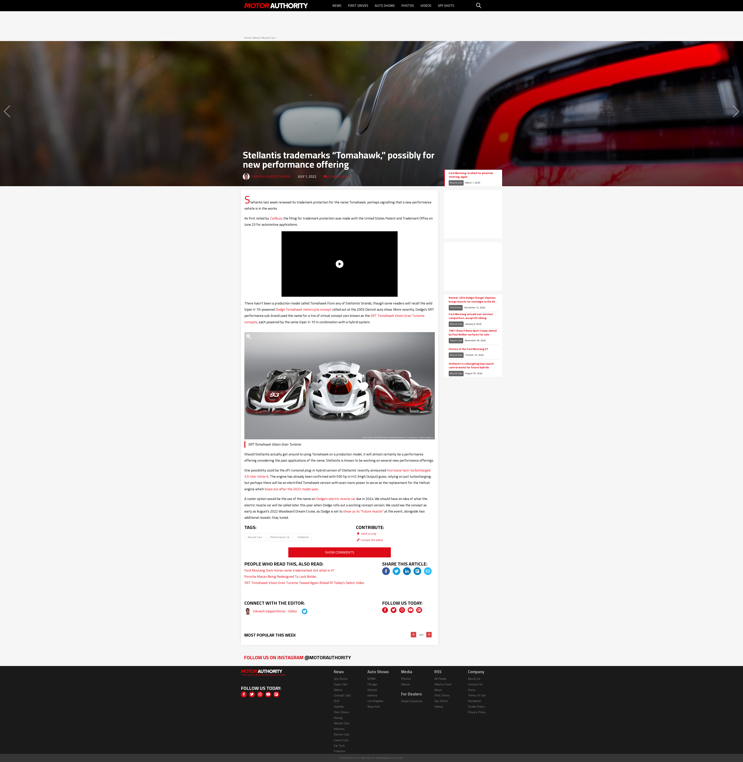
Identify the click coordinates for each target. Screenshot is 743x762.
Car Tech (339, 745)
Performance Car (280, 537)
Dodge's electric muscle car (335, 498)
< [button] (414, 634)
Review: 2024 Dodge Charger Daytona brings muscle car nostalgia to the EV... (473, 299)
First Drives (358, 6)
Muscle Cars (269, 37)
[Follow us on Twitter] (393, 610)
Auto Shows (385, 6)
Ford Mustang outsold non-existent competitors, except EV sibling (471, 316)
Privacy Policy (477, 712)
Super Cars (341, 684)
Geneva (372, 695)
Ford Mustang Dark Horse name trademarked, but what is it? (289, 570)
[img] (386, 571)
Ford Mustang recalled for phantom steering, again (471, 175)
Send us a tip (368, 533)
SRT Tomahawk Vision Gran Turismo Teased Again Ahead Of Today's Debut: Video (304, 582)
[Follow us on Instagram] (402, 610)
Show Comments (339, 552)
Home (247, 37)
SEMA (371, 678)
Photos (407, 6)
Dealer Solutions (412, 701)
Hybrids (339, 706)
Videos (425, 6)
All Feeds (440, 678)
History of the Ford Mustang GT (468, 349)
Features (340, 751)
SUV (336, 701)
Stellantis (303, 537)
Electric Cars (342, 734)
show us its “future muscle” (363, 511)
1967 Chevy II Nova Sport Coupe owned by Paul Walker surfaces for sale (473, 332)
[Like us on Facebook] (385, 610)
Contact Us (475, 684)
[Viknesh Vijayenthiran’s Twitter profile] (301, 611)
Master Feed (442, 684)
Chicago (372, 684)
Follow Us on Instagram (297, 657)
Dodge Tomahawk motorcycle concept (303, 309)
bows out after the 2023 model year (291, 489)
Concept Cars (342, 695)
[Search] (488, 5)
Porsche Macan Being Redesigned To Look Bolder (280, 576)
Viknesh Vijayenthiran (270, 176)
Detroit (372, 690)
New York (373, 706)
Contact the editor (371, 540)
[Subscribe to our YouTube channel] (410, 610)
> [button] (429, 634)
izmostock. (399, 758)
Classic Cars (456, 340)
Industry (339, 729)
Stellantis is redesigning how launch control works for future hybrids (471, 365)
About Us (474, 678)
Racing (338, 718)
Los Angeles (375, 701)
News (336, 6)
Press (471, 690)
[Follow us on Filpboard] (419, 610)
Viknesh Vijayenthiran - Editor (275, 611)
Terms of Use (477, 695)
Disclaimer (474, 701)
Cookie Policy (476, 706)
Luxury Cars (341, 740)
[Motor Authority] (276, 5)
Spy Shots (446, 6)
